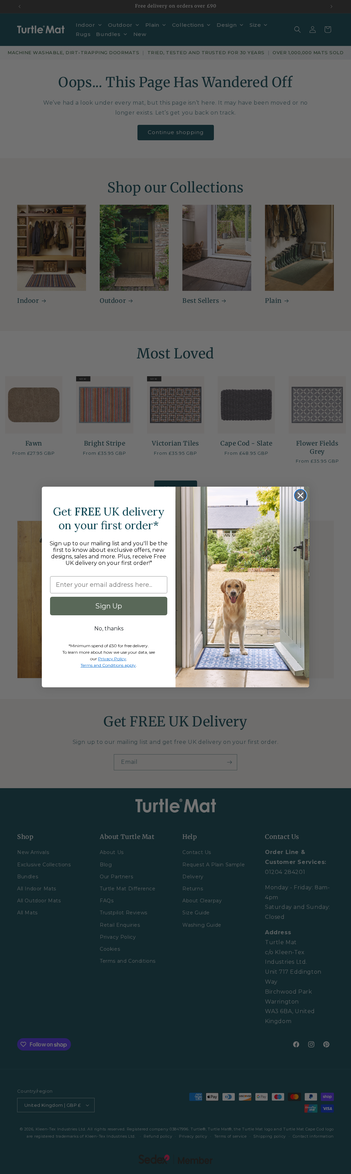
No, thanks (108, 628)
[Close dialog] (300, 495)
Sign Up (108, 606)
